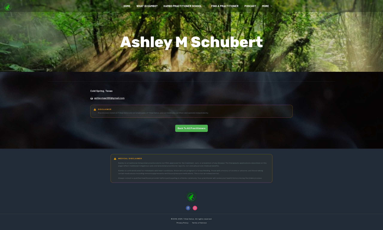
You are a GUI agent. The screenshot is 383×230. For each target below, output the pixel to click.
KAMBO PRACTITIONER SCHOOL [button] (183, 6)
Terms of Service (199, 223)
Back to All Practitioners (191, 128)
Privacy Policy (182, 223)
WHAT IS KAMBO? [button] (147, 6)
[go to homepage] (8, 6)
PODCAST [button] (250, 6)
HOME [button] (127, 6)
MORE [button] (265, 6)
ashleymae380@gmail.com (109, 98)
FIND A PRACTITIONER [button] (224, 6)
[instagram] (195, 208)
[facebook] (188, 208)
